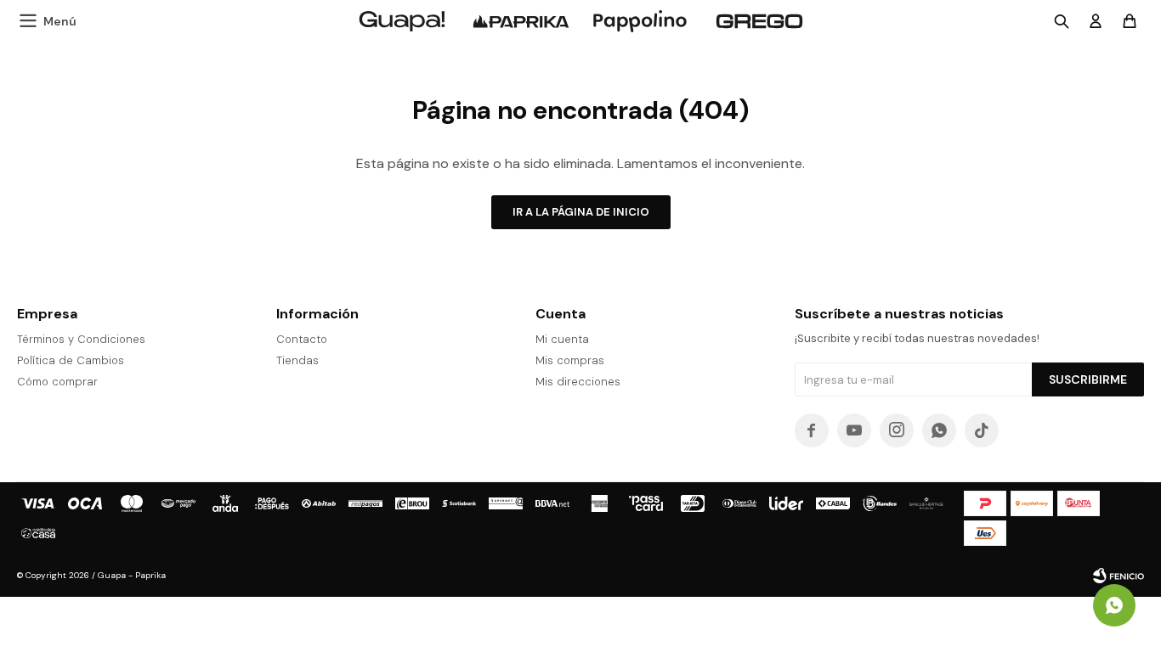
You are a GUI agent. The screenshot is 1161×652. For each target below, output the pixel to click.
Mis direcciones (577, 381)
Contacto (301, 339)
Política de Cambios (70, 360)
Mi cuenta (562, 339)
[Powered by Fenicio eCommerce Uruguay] (1118, 575)
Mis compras (569, 360)
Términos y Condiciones (81, 339)
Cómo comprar (57, 381)
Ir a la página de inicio (581, 212)
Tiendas (297, 360)
